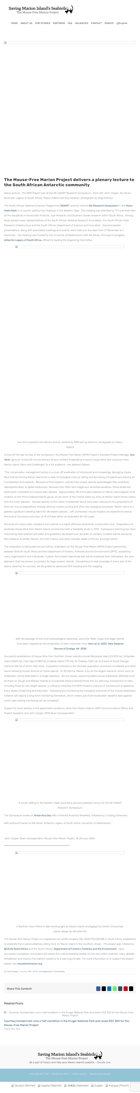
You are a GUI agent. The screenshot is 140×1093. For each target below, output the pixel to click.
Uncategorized (45, 971)
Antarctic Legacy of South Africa (22, 240)
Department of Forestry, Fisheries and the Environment (85, 948)
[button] (131, 23)
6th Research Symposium (103, 205)
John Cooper (12, 971)
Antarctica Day (42, 815)
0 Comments (59, 971)
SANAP (64, 205)
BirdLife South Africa (16, 948)
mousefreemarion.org (29, 963)
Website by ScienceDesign (100, 1074)
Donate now (104, 1062)
